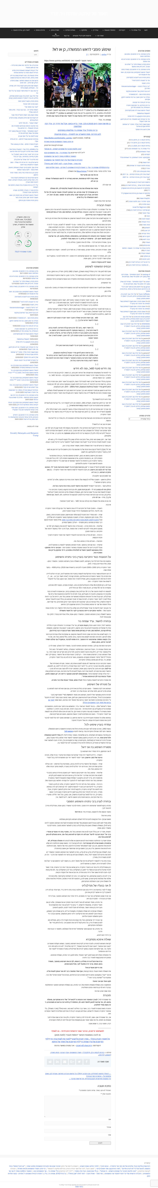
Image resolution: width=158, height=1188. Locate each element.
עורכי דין (147, 168)
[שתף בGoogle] (72, 1061)
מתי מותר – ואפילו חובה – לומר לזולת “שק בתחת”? (85, 1174)
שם (110, 1119)
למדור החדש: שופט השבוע (89, 1166)
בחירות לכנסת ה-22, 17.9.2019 (140, 143)
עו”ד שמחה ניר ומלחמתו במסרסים (72, 130)
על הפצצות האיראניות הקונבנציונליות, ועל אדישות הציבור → (90, 1079)
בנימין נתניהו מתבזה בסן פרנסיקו (28, 200)
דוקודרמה (122, 30)
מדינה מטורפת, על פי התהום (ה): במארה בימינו (135, 69)
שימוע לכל (69, 731)
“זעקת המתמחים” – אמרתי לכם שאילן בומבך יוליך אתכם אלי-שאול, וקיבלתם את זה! (135, 277)
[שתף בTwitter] (79, 1061)
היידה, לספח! (146, 83)
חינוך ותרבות (146, 259)
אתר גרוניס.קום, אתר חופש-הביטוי (108, 1169)
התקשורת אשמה (145, 198)
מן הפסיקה (146, 256)
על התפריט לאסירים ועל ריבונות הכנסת (26, 360)
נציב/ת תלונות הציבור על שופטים (140, 165)
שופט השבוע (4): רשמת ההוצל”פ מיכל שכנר (24, 115)
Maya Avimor (82, 171)
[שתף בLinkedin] (57, 1061)
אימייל (109, 1127)
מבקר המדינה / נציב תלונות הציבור (139, 201)
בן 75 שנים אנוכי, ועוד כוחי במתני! (86, 1171)
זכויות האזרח (146, 225)
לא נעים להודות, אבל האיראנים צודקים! (138, 91)
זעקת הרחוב (146, 236)
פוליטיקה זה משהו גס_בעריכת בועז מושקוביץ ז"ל (135, 193)
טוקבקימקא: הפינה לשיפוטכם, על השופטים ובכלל (135, 157)
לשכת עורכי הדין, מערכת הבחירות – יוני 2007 (136, 177)
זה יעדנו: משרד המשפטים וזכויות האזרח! (31, 1169)
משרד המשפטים (145, 152)
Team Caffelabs (144, 294)
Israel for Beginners (140, 207)
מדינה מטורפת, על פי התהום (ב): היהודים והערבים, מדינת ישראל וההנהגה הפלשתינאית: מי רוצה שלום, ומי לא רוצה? (23, 417)
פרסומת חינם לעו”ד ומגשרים (82, 36)
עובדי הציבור (146, 213)
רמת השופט (146, 162)
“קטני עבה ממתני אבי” (31, 107)
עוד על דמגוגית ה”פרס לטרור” (141, 80)
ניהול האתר (79, 1187)
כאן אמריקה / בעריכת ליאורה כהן (140, 210)
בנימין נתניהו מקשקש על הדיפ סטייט (139, 116)
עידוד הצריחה (145, 234)
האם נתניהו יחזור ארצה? (30, 104)
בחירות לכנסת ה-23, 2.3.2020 (140, 146)
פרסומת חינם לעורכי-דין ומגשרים (140, 182)
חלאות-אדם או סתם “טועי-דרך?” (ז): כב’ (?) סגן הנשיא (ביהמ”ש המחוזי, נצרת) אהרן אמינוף (135, 289)
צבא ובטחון (146, 245)
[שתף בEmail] (65, 1061)
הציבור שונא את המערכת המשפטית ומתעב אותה (44, 1166)
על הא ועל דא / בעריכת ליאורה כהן (139, 262)
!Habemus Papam (143, 113)
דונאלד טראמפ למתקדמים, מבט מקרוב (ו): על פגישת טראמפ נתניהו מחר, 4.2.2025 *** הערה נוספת (23, 373)
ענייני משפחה (145, 222)
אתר (109, 1135)
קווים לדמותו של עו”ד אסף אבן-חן (28, 136)
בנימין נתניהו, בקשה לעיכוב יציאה (28, 101)
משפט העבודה (145, 253)
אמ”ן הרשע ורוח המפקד (143, 129)
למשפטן (147, 228)
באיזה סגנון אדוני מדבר (143, 171)
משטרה (147, 242)
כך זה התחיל (92, 130)
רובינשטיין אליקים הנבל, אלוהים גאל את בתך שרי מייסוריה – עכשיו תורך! (125, 1166)
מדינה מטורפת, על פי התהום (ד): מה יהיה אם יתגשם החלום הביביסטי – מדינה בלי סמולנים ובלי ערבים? (23, 397)
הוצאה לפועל (146, 219)
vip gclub (146, 287)
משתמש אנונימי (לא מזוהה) (142, 317)
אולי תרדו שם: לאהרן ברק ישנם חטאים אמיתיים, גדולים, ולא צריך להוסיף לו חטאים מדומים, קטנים (135, 296)
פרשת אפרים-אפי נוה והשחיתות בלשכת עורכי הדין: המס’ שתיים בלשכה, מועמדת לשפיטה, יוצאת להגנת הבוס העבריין (23, 180)
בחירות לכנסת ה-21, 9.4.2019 (140, 140)
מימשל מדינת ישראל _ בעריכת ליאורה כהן (137, 185)
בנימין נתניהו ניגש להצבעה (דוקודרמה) (138, 77)
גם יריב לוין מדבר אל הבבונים (141, 102)
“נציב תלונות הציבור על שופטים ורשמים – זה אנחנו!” (118, 1171)
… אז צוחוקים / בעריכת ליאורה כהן (139, 265)
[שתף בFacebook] (87, 1061)
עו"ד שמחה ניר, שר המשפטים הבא (139, 149)
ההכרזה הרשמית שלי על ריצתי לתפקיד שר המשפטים (123, 1174)
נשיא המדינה (146, 204)
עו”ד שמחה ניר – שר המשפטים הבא (46, 1171)
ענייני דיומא (146, 239)
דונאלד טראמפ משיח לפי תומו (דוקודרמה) (137, 110)
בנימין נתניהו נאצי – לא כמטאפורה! (139, 94)
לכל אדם (147, 231)
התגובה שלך (106, 1094)
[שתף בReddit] (50, 1061)
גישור (148, 216)
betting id (146, 274)
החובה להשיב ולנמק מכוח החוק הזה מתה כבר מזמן (80, 520)
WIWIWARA (146, 324)
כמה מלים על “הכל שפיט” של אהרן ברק (26, 159)
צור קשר (66, 36)
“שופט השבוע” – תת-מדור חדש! (28, 123)
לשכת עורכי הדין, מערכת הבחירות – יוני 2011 (136, 174)
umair (148, 282)
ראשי (145, 30)
